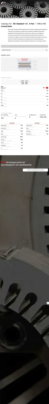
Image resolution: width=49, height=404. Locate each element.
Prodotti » (5, 18)
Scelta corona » (28, 18)
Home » (2, 18)
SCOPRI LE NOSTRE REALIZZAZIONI (35, 170)
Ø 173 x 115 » (23, 18)
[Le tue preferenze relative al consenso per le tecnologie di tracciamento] (48, 303)
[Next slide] (25, 83)
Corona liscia (33, 18)
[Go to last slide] (23, 83)
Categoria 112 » (15, 18)
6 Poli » (19, 18)
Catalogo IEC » (9, 18)
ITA (45, 3)
